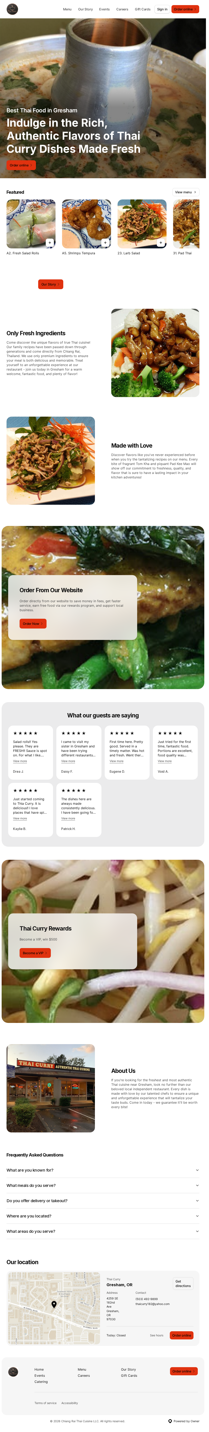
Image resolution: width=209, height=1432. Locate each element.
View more (20, 761)
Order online (181, 1335)
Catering (41, 1382)
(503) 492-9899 (147, 1299)
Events (104, 9)
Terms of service (45, 1403)
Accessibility (69, 1403)
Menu (67, 9)
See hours (156, 1335)
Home (39, 1369)
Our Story (85, 9)
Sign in (162, 9)
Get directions (183, 1283)
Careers (122, 9)
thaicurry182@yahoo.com (153, 1304)
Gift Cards (143, 9)
